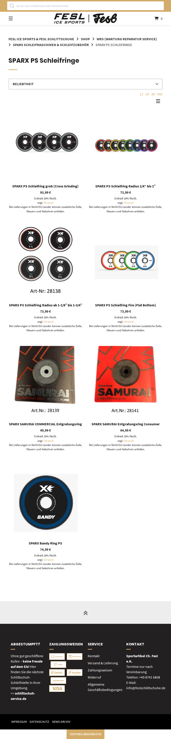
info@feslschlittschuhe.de (145, 688)
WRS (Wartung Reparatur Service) (127, 39)
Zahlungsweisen (100, 670)
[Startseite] (85, 18)
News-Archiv (61, 722)
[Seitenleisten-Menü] (159, 102)
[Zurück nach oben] (85, 613)
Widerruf (94, 677)
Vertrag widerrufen (85, 734)
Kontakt (94, 656)
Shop (85, 39)
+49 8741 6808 (149, 677)
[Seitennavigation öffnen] (18, 18)
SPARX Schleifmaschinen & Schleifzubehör (51, 44)
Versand (48, 202)
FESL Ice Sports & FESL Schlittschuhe (41, 39)
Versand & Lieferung (103, 663)
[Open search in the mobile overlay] (85, 5)
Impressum (19, 722)
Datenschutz (39, 722)
